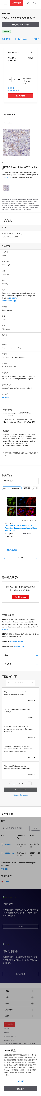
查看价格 (11, 88)
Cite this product (20, 597)
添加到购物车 (20, 96)
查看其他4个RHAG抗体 (20, 25)
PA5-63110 (7, 177)
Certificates (22, 39)
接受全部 (20, 1089)
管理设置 (20, 1081)
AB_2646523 (6, 398)
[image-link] (17, 142)
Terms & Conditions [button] (21, 795)
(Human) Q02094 (16, 641)
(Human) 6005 (19, 646)
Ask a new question (20, 790)
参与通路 (8, 664)
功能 (6, 655)
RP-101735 (13, 298)
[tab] (20, 655)
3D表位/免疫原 (7, 301)
